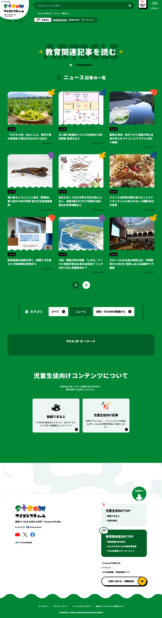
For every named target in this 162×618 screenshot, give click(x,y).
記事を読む (112, 520)
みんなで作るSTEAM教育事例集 (122, 546)
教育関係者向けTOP (119, 536)
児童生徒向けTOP (118, 510)
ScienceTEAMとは (111, 563)
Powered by (20, 527)
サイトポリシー (43, 606)
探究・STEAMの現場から (110, 311)
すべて (55, 311)
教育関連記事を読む (116, 541)
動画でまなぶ (113, 515)
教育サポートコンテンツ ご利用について (110, 606)
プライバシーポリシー (60, 606)
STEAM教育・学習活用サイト (116, 572)
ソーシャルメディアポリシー (82, 606)
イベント (107, 567)
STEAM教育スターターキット (121, 550)
